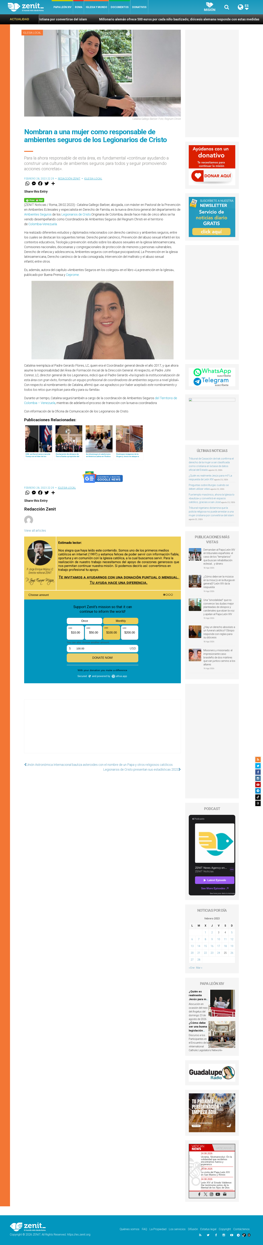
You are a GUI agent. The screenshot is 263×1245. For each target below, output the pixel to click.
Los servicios (177, 1229)
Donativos (139, 7)
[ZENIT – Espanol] (30, 7)
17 (218, 946)
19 (231, 946)
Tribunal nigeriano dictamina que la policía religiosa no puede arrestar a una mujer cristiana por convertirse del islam (211, 511)
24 (218, 952)
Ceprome (72, 275)
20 (192, 952)
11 (225, 939)
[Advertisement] (102, 730)
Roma (78, 7)
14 (198, 946)
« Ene (191, 967)
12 (231, 939)
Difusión (193, 1229)
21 (198, 952)
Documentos (120, 7)
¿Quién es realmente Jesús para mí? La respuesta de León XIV (198, 999)
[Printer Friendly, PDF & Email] (34, 200)
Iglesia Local (32, 32)
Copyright (225, 1229)
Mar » (199, 967)
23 (212, 952)
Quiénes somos (129, 1229)
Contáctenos (241, 1229)
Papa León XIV (62, 7)
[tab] (200, 1147)
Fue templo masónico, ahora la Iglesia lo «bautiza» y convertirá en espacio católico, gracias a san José (211, 498)
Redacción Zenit (69, 178)
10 (218, 939)
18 (225, 946)
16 (212, 946)
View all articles (35, 530)
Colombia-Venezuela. (42, 224)
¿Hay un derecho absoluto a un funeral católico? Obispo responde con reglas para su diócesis (219, 632)
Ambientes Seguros (38, 214)
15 (205, 946)
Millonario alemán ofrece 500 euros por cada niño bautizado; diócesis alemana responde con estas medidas (95, 19)
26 (231, 952)
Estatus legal (208, 1229)
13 (192, 946)
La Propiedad (158, 1229)
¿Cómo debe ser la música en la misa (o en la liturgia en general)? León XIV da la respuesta (219, 582)
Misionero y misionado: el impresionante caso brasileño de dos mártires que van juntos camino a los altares (219, 657)
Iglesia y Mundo (96, 7)
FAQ (144, 1229)
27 (192, 959)
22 (205, 952)
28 (198, 959)
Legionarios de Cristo (76, 214)
